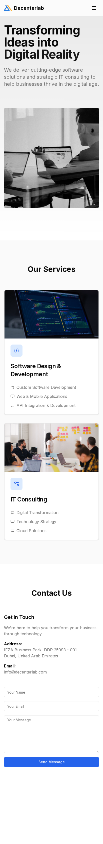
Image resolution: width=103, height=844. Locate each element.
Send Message (51, 762)
